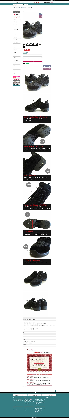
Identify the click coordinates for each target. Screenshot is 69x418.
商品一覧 (15, 6)
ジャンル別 (18, 6)
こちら (44, 402)
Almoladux (15, 70)
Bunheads (15, 75)
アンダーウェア (15, 39)
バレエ (14, 55)
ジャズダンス (15, 52)
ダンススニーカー (18, 7)
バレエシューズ (15, 24)
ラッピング (15, 47)
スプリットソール (25, 7)
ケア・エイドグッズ (16, 42)
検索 (23, 4)
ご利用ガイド (18, 400)
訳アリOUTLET (15, 49)
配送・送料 (25, 397)
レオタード (15, 34)
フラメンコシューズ (16, 29)
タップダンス (15, 62)
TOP (13, 7)
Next (41, 26)
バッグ (14, 44)
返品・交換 (36, 397)
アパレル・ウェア (15, 37)
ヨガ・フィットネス (16, 60)
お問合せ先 (47, 397)
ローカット (22, 7)
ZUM (13, 6)
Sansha (14, 68)
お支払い (14, 397)
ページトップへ (55, 391)
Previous (23, 26)
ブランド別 (15, 63)
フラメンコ (15, 57)
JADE (14, 73)
